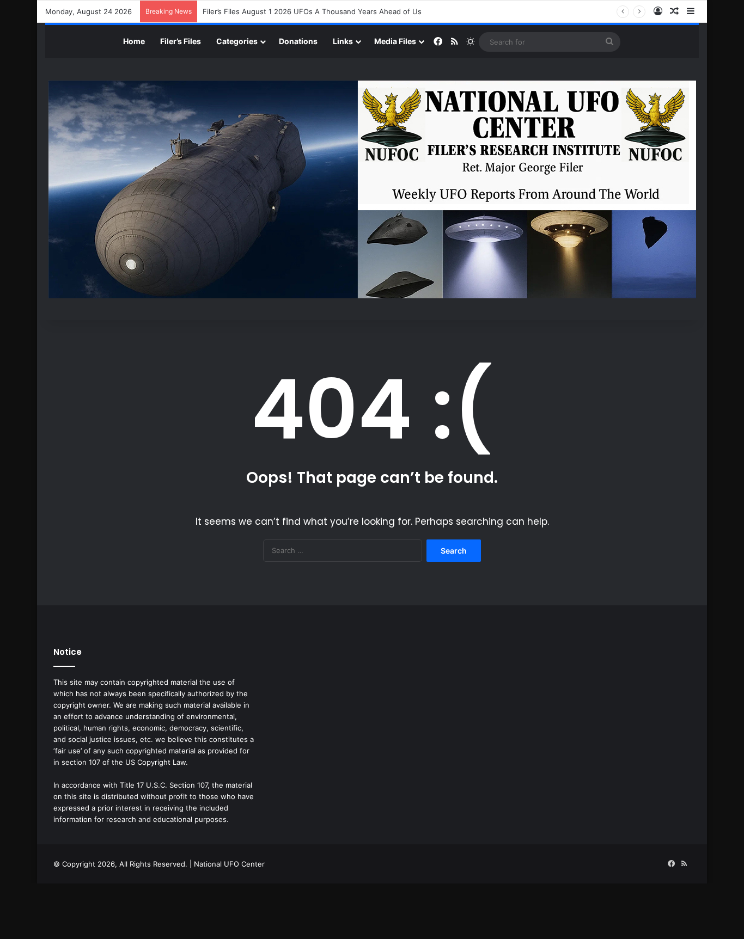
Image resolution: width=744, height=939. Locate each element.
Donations (298, 41)
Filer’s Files (180, 41)
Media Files (395, 41)
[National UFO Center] (372, 189)
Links (343, 41)
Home (134, 41)
